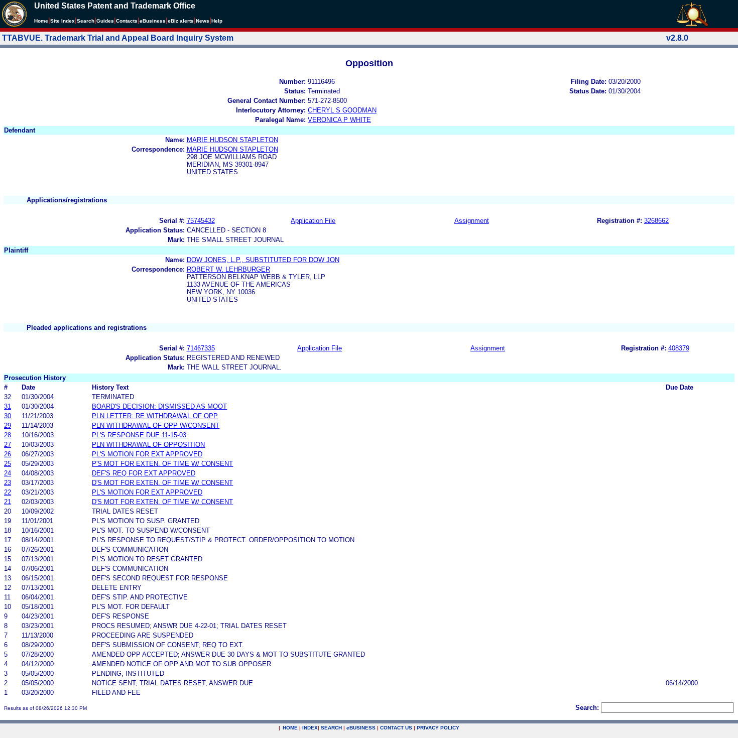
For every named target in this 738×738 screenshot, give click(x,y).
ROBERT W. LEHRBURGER (228, 269)
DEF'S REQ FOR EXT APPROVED (143, 473)
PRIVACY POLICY (438, 727)
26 (7, 454)
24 (7, 473)
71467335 (201, 348)
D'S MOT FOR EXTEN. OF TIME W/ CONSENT (162, 482)
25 (7, 463)
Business (153, 21)
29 (7, 425)
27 (7, 444)
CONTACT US (396, 727)
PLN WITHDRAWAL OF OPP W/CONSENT (155, 425)
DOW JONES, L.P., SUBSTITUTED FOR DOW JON (263, 260)
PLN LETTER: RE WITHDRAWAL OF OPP (155, 416)
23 (7, 482)
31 (7, 406)
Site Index (62, 21)
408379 (678, 348)
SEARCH (331, 727)
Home (41, 21)
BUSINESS (361, 727)
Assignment (471, 220)
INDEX (310, 727)
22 (7, 492)
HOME (290, 727)
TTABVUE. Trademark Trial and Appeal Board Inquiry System (117, 38)
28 (7, 435)
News (202, 21)
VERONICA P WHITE (339, 120)
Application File (313, 220)
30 (7, 416)
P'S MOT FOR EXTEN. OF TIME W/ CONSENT (162, 463)
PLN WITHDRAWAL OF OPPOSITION (148, 444)
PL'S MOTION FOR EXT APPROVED (147, 454)
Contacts (127, 21)
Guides (105, 21)
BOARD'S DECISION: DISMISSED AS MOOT (159, 406)
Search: (587, 707)
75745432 (201, 220)
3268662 (656, 220)
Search (85, 21)
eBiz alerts (181, 21)
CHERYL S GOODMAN (342, 110)
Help (216, 21)
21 (7, 502)
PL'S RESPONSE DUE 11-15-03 (139, 435)
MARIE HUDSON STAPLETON (232, 140)
